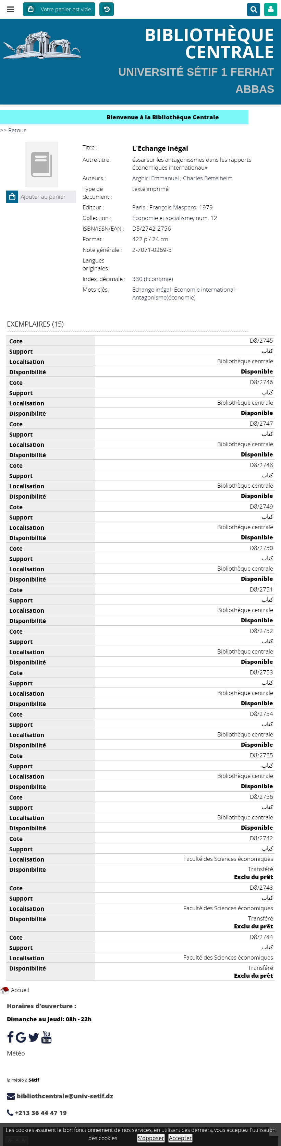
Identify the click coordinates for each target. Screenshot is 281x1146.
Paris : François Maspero (164, 207)
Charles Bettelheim (208, 178)
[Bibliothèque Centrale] (46, 42)
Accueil (19, 990)
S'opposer (151, 1138)
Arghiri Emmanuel (155, 178)
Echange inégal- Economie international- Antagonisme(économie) (184, 293)
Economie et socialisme (162, 218)
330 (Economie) (152, 279)
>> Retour (13, 130)
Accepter (180, 1138)
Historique (106, 9)
